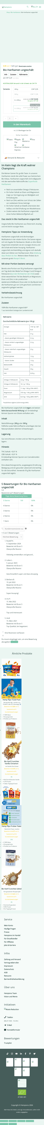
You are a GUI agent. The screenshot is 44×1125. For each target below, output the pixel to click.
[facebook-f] (26, 1054)
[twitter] (35, 1054)
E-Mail (9, 1025)
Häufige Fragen (10, 929)
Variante (6, 89)
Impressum (8, 966)
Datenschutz (9, 969)
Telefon (10, 1017)
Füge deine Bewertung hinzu (17, 496)
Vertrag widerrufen (11, 963)
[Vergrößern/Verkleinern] (4, 1121)
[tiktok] (8, 1054)
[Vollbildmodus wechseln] (13, 1121)
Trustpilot (8, 1043)
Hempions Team (10, 993)
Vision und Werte (10, 996)
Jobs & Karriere (10, 945)
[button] (22, 317)
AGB (5, 972)
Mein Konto (8, 925)
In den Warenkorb (22, 124)
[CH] (34, 7)
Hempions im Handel (12, 935)
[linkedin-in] (22, 1054)
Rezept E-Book (19, 258)
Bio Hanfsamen (15, 12)
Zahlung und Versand (12, 959)
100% (33, 500)
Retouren (7, 976)
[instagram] (13, 1054)
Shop (8, 12)
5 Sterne (6, 500)
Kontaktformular (13, 1030)
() (11, 777)
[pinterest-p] (31, 1054)
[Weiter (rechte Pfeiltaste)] (13, 1124)
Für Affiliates (9, 942)
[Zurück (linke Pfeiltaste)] (4, 1124)
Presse (6, 932)
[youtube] (17, 1054)
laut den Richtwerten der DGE (22, 274)
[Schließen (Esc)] (30, 1121)
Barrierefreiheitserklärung (14, 979)
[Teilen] (21, 1121)
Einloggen (14, 642)
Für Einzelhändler (11, 938)
